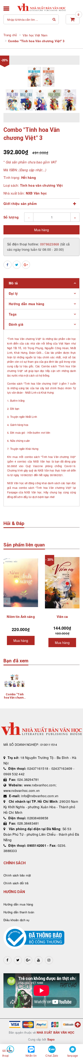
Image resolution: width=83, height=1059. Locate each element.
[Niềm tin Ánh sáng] (20, 582)
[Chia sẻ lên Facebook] (7, 265)
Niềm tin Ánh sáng (21, 617)
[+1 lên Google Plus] (26, 265)
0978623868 (50, 244)
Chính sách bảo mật (17, 875)
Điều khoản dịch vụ (16, 920)
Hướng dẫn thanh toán (18, 912)
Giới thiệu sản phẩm (20, 203)
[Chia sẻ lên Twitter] (17, 265)
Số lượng (11, 217)
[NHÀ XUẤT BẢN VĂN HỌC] (41, 7)
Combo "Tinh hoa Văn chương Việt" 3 (14, 697)
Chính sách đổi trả (16, 883)
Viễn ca (62, 617)
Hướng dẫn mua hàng (18, 904)
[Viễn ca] (62, 582)
